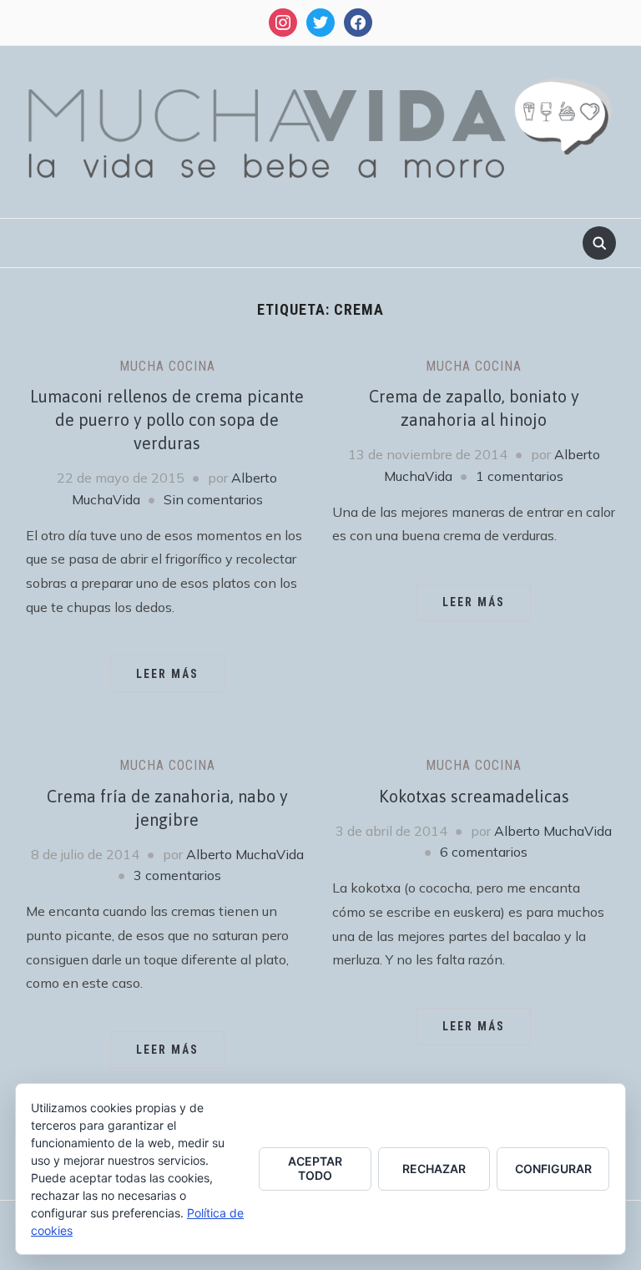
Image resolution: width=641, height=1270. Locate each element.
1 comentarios (519, 476)
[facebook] (358, 21)
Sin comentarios (213, 499)
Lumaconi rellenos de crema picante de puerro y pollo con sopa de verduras (167, 420)
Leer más (167, 674)
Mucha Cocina (167, 366)
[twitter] (320, 21)
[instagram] (283, 21)
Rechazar (434, 1168)
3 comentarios (177, 875)
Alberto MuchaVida (245, 854)
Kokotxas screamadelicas (474, 796)
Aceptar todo (315, 1168)
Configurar (553, 1168)
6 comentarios (483, 851)
